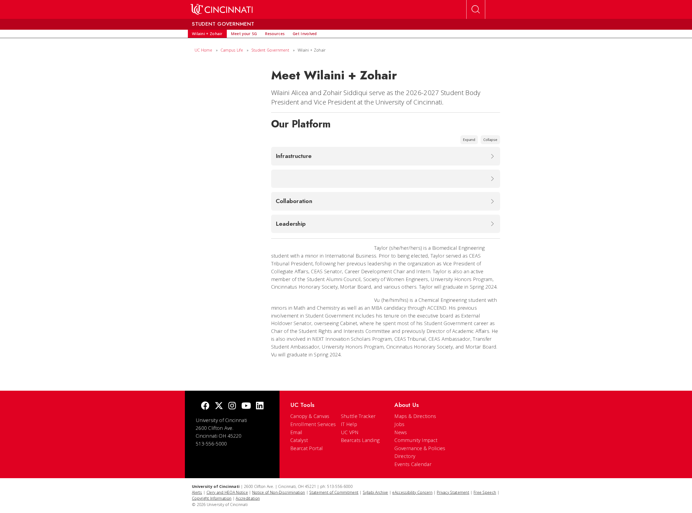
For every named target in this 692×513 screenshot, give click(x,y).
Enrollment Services (313, 424)
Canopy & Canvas (310, 416)
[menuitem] (207, 34)
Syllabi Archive (375, 492)
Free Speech (485, 492)
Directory (404, 456)
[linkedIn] (260, 406)
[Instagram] (232, 406)
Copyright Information (211, 498)
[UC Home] (221, 9)
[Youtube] (246, 406)
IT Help (349, 424)
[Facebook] (205, 406)
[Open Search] (475, 9)
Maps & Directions (415, 416)
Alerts (197, 492)
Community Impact (415, 440)
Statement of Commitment (333, 492)
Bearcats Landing (360, 440)
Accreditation (248, 498)
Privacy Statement (453, 492)
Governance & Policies (419, 448)
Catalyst (299, 440)
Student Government (270, 50)
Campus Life (232, 50)
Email (296, 432)
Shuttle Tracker (358, 416)
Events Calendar (412, 464)
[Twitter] (219, 406)
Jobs (399, 424)
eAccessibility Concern (412, 492)
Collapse (490, 139)
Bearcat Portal (306, 448)
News (400, 432)
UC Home (203, 50)
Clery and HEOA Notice (227, 492)
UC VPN (350, 432)
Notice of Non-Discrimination (278, 492)
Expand (469, 139)
